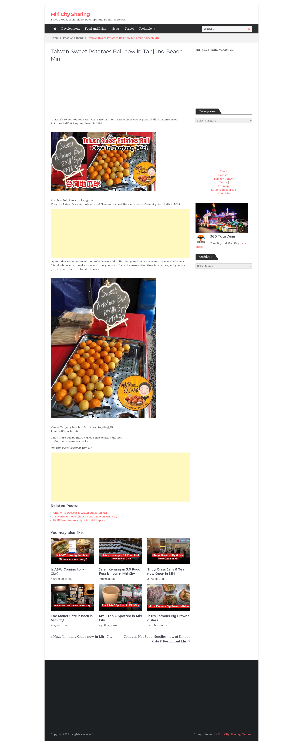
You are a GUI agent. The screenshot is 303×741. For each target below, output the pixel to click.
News (115, 28)
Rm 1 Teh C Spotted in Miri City (120, 618)
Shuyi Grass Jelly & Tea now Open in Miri (165, 571)
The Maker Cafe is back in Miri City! (72, 618)
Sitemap (223, 186)
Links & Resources (223, 189)
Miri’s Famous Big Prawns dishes (168, 618)
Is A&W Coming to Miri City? (69, 571)
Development (70, 28)
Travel (129, 28)
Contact (223, 175)
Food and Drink (95, 28)
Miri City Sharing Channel (235, 734)
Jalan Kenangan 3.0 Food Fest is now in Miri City (119, 571)
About (223, 171)
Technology (147, 28)
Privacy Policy (223, 178)
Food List (224, 193)
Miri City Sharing (70, 14)
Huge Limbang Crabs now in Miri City (83, 636)
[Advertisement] (120, 91)
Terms (223, 182)
